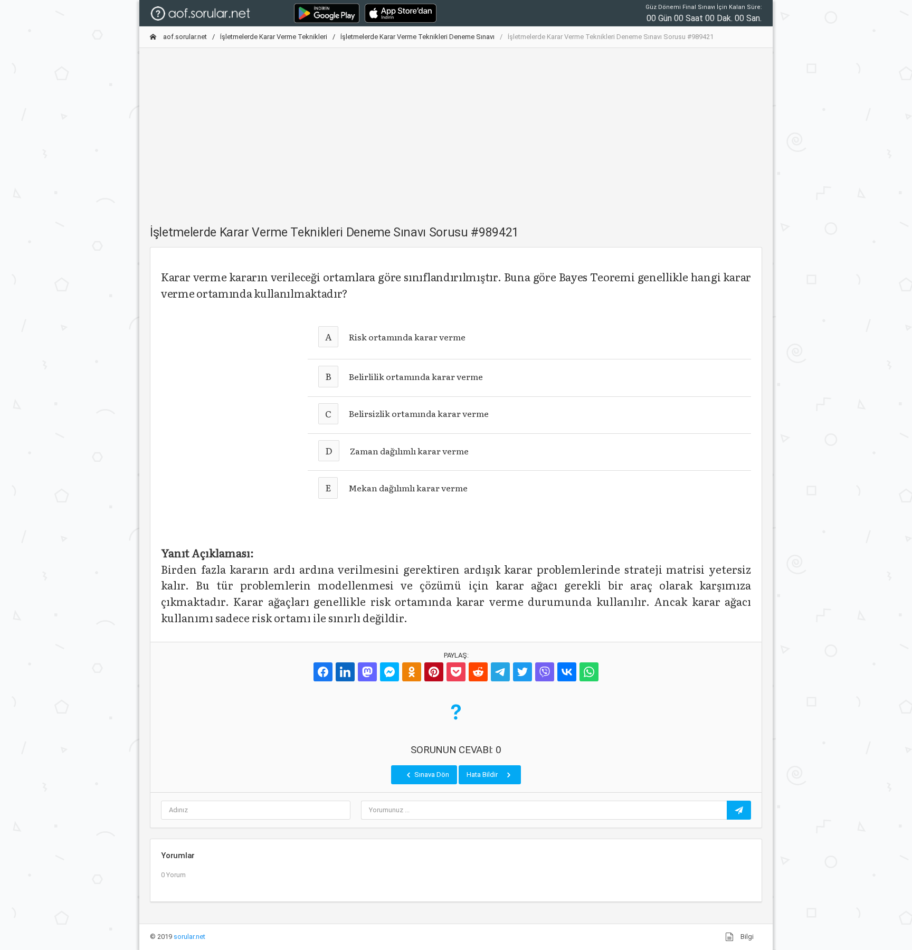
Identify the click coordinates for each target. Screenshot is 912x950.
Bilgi (746, 936)
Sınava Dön (431, 774)
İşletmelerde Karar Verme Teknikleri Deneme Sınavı (417, 37)
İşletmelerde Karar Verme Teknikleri (273, 37)
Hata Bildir (483, 774)
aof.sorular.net (184, 37)
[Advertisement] (456, 130)
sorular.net (189, 936)
